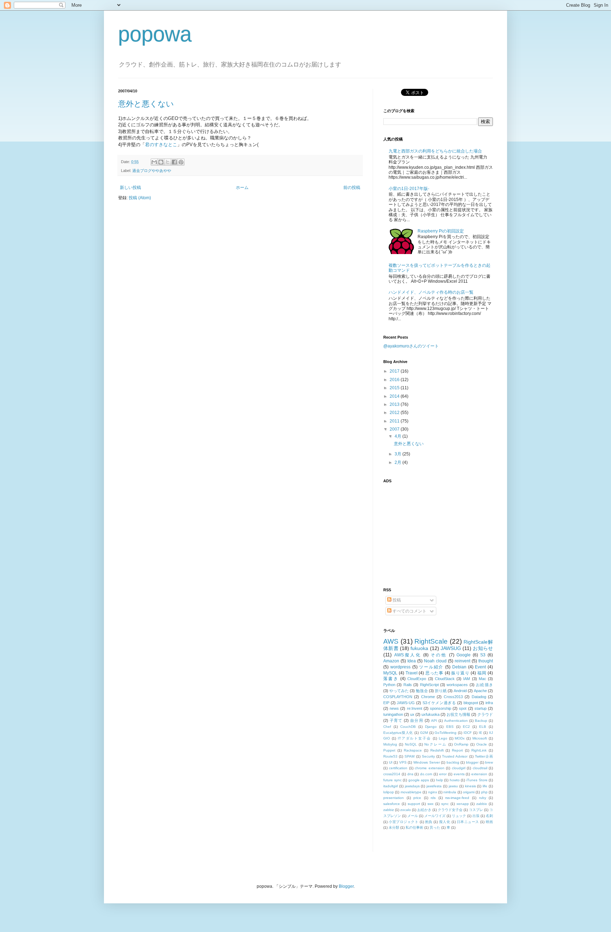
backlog (453, 762)
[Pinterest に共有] (181, 162)
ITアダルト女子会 (414, 738)
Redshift (437, 750)
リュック (459, 816)
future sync (392, 780)
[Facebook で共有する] (174, 162)
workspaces (457, 685)
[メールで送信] (154, 162)
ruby (482, 798)
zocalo (405, 810)
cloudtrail (480, 768)
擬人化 (444, 822)
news (394, 708)
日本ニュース (468, 822)
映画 (489, 822)
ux (412, 714)
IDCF (468, 733)
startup (481, 708)
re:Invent (414, 708)
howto (455, 780)
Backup (481, 721)
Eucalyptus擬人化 (398, 733)
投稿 (396, 600)
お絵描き (484, 685)
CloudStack (445, 679)
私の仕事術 (414, 827)
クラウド (485, 714)
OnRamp (461, 744)
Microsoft (479, 738)
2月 (398, 462)
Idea (411, 660)
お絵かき (424, 810)
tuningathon (393, 714)
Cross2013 (453, 697)
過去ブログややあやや (151, 170)
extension (479, 774)
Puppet (389, 750)
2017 (395, 371)
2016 (395, 379)
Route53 (390, 756)
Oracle (481, 744)
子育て (396, 720)
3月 (398, 453)
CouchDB (408, 727)
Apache (480, 691)
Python (389, 685)
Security (428, 756)
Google (463, 654)
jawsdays (412, 786)
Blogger (346, 886)
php (484, 792)
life (485, 786)
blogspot (471, 703)
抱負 (428, 822)
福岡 (481, 673)
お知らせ (483, 648)
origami (469, 792)
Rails (407, 685)
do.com (426, 774)
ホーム (242, 187)
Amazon (391, 660)
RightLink (479, 750)
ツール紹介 (431, 667)
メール (412, 816)
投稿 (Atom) (140, 197)
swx (430, 804)
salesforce (391, 804)
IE (480, 733)
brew (489, 762)
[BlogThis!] (160, 162)
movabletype (411, 792)
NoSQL (411, 744)
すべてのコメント (408, 611)
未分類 (394, 827)
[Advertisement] (427, 531)
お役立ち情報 (458, 714)
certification (398, 768)
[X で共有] (167, 162)
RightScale (431, 641)
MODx (460, 738)
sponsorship (440, 708)
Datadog (479, 697)
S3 (482, 654)
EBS (450, 727)
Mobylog (390, 744)
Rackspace (413, 750)
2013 (395, 404)
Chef (387, 727)
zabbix (481, 804)
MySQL (390, 673)
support (414, 804)
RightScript (429, 685)
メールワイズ (435, 816)
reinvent (462, 660)
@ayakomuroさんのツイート (411, 346)
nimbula (449, 792)
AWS (390, 641)
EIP (386, 703)
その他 (439, 654)
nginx (432, 792)
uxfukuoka (430, 714)
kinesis (470, 786)
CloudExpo (416, 679)
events (459, 774)
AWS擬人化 (407, 654)
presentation (393, 798)
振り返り (460, 673)
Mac (482, 679)
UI (390, 762)
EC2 (466, 727)
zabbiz (388, 810)
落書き (390, 678)
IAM (466, 679)
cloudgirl (458, 768)
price (417, 798)
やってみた (399, 691)
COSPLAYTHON (397, 697)
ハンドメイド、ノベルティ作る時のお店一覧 (431, 292)
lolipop (388, 792)
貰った (435, 827)
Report (457, 750)
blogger (472, 762)
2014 (395, 396)
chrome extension (429, 768)
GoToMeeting (445, 733)
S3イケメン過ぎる (439, 703)
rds (433, 798)
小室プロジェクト (403, 822)
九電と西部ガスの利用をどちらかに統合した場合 (435, 151)
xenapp (462, 804)
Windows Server (426, 762)
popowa (155, 34)
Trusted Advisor (454, 756)
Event (480, 667)
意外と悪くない (146, 103)
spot (462, 708)
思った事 (434, 673)
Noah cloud (435, 660)
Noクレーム (435, 744)
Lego (443, 738)
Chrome (428, 697)
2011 (395, 421)
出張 (475, 816)
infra (489, 703)
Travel (412, 673)
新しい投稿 (130, 187)
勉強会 (421, 691)
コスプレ (476, 810)
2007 (395, 429)
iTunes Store (477, 780)
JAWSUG (451, 648)
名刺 (489, 816)
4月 (398, 436)
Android (460, 691)
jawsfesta (434, 786)
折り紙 (441, 691)
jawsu (453, 786)
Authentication (456, 721)
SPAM (409, 756)
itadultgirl (390, 786)
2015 (395, 387)
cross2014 (391, 774)
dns (410, 774)
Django (431, 727)
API (434, 721)
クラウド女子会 (450, 810)
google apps (418, 780)
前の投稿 (351, 187)
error (443, 774)
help (439, 780)
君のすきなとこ (161, 144)
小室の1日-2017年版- (409, 188)
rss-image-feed (457, 798)
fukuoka (419, 648)
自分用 (416, 720)
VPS (403, 762)
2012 (395, 412)
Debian (459, 667)
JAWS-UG (406, 703)
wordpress (400, 667)
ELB (482, 727)
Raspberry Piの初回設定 (441, 231)
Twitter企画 (484, 756)
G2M (424, 733)
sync (445, 804)
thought (485, 660)
